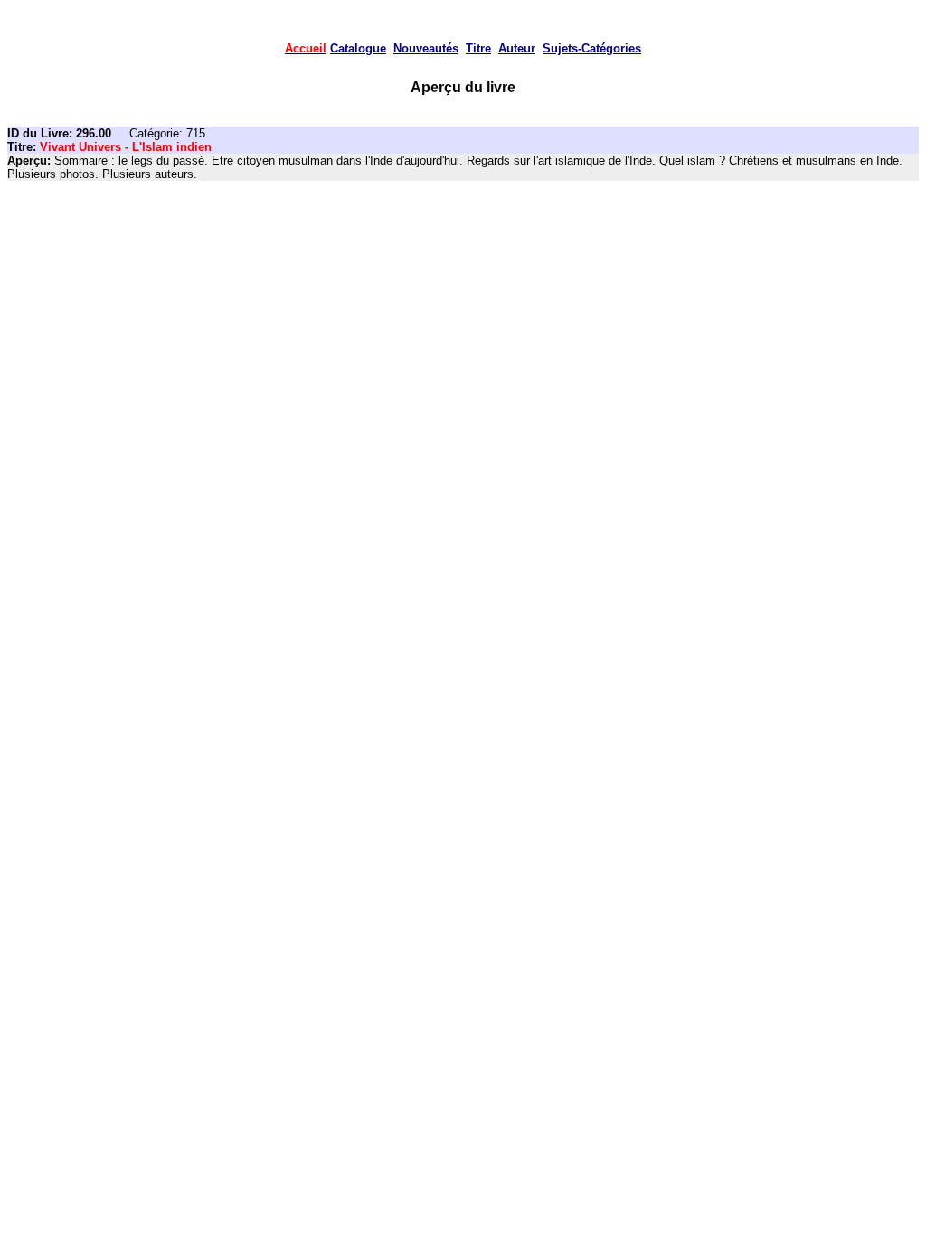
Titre (478, 48)
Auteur (516, 48)
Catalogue (358, 48)
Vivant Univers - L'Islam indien (126, 147)
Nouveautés (425, 48)
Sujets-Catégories (592, 48)
